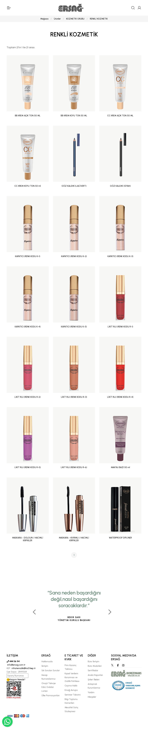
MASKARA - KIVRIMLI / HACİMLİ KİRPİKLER (74, 539)
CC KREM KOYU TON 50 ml (27, 186)
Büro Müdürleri (95, 666)
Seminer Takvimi (73, 694)
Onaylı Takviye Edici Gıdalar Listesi (48, 687)
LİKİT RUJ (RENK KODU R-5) (28, 467)
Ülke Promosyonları (50, 695)
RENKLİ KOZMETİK (99, 18)
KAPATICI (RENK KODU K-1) (27, 256)
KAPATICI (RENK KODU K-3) (120, 256)
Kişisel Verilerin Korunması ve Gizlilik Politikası (72, 677)
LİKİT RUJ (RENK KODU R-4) (120, 397)
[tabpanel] (74, 611)
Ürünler (57, 18)
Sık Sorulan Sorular (50, 670)
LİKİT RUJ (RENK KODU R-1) (120, 326)
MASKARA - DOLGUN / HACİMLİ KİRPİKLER (27, 539)
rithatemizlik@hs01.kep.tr (24, 668)
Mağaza (44, 18)
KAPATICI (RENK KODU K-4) (28, 326)
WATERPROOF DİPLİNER (120, 537)
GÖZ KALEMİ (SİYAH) (120, 186)
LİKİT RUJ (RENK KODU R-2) (28, 397)
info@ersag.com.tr (16, 665)
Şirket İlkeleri (93, 679)
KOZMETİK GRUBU (75, 18)
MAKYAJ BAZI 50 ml (120, 467)
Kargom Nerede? (17, 679)
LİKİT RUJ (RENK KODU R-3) (74, 397)
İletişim (44, 666)
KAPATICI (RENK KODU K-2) (74, 256)
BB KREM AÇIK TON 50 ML (27, 115)
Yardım (91, 692)
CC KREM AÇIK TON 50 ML (120, 115)
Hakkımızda (47, 661)
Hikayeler (92, 697)
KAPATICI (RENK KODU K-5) (74, 326)
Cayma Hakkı (71, 685)
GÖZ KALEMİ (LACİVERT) (74, 186)
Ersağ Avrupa (71, 690)
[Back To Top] (140, 711)
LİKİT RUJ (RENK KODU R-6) (74, 467)
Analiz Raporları (95, 675)
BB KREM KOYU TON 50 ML (74, 115)
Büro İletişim (93, 661)
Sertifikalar (93, 670)
